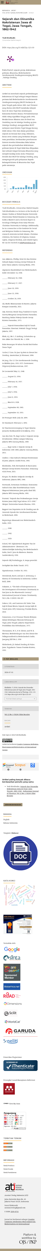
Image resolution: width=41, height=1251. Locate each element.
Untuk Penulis (8, 1169)
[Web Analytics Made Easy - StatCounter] (6, 1104)
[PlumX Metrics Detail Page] (10, 59)
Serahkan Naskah (13, 805)
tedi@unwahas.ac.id (27, 243)
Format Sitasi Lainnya (14, 699)
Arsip (13, 10)
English (6, 819)
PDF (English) (11, 659)
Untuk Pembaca (8, 1166)
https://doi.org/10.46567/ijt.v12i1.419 (20, 48)
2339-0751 (15, 1211)
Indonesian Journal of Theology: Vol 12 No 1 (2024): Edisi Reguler (23, 793)
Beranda (6, 10)
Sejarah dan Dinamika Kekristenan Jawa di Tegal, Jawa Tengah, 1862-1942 (22, 788)
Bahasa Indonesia (10, 823)
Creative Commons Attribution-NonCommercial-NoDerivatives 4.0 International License (20, 747)
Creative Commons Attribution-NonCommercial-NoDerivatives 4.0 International (20, 1221)
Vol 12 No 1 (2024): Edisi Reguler (14, 13)
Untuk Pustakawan (9, 1172)
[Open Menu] (2, 2)
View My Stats (14, 1104)
